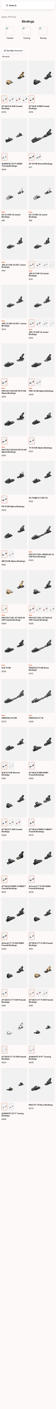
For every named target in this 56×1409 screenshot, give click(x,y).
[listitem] (4, 99)
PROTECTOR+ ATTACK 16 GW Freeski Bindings (13, 619)
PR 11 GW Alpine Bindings (13, 506)
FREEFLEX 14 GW (9, 718)
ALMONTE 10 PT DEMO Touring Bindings (12, 165)
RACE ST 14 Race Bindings (41, 1105)
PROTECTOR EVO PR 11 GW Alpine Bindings (14, 392)
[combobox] (13, 50)
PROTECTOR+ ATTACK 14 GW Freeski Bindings (40, 619)
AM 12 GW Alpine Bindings (13, 561)
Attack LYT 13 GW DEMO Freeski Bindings (13, 944)
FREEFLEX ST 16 (36, 718)
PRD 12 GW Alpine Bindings (41, 391)
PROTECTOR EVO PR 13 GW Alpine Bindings (14, 451)
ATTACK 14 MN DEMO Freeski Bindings (38, 774)
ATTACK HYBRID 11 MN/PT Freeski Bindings (40, 830)
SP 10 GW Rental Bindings (41, 164)
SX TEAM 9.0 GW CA (38, 498)
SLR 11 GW (6, 668)
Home (4, 17)
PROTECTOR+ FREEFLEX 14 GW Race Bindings (41, 555)
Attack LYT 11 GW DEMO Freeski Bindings (40, 887)
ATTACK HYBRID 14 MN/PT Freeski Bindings (14, 887)
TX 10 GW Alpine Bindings (40, 448)
